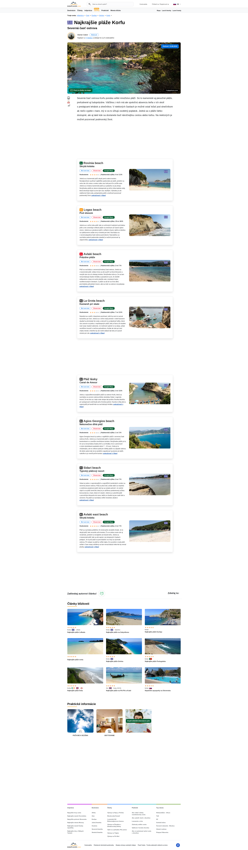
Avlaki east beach (96, 514)
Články (80, 10)
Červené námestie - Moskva (165, 826)
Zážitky (96, 10)
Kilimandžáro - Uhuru (163, 812)
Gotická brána (161, 822)
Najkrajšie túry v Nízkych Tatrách (75, 832)
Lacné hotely (177, 10)
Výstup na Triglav (113, 833)
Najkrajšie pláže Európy (153, 632)
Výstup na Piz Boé (113, 836)
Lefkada (78, 629)
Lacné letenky (166, 10)
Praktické (105, 10)
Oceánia (94, 826)
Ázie (107, 688)
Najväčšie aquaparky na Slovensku (158, 690)
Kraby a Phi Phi (117, 688)
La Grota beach (94, 300)
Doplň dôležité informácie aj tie (138, 721)
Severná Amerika (97, 829)
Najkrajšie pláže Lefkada (76, 632)
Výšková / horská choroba (140, 828)
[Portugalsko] (151, 659)
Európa (69, 629)
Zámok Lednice (161, 829)
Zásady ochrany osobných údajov (126, 845)
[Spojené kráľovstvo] (78, 688)
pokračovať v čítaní (98, 195)
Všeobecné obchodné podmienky (104, 845)
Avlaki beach (92, 254)
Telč (157, 816)
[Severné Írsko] (82, 688)
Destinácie (71, 10)
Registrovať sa (164, 4)
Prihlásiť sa (155, 4)
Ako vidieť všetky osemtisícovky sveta (138, 813)
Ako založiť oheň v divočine (141, 818)
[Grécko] (74, 630)
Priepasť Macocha (162, 832)
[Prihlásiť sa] (101, 593)
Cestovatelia (143, 4)
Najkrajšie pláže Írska (75, 690)
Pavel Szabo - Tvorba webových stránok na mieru (153, 845)
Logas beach (92, 209)
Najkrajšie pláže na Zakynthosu (117, 632)
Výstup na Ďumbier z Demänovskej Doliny (114, 825)
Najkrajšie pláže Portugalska (155, 661)
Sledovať (94, 35)
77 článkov (89, 38)
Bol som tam (85, 170)
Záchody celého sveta (139, 824)
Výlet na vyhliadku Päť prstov (117, 829)
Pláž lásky (90, 379)
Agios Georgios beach (99, 421)
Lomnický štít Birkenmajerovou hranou (115, 820)
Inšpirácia (88, 10)
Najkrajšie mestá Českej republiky (75, 827)
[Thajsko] (111, 688)
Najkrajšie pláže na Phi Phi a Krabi (118, 690)
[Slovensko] (151, 688)
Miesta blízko (116, 10)
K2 (157, 819)
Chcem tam (97, 170)
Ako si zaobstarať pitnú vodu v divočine (141, 832)
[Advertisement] (129, 140)
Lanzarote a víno (137, 821)
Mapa (159, 10)
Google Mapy (108, 170)
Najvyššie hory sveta (74, 812)
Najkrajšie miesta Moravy (75, 822)
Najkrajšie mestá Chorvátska (76, 816)
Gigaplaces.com (74, 4)
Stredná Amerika (97, 832)
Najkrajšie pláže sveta (75, 659)
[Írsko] (74, 688)
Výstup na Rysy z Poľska (115, 812)
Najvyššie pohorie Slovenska (77, 819)
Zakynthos (117, 629)
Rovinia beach (93, 163)
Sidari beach (92, 467)
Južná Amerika (96, 822)
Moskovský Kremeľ (113, 816)
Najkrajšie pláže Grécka (114, 661)
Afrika (94, 812)
